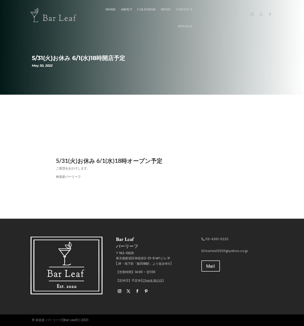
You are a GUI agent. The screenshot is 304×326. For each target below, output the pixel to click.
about (126, 9)
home (110, 9)
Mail (210, 266)
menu (166, 9)
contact (184, 9)
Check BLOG (152, 280)
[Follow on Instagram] (252, 14)
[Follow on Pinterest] (146, 291)
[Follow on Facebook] (270, 14)
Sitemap (185, 26)
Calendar (146, 9)
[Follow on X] (261, 14)
